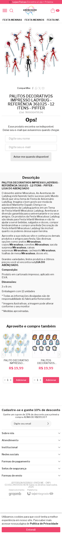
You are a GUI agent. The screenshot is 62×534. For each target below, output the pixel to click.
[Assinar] (48, 423)
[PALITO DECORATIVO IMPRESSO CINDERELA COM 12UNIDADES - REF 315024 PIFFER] (16, 357)
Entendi (31, 529)
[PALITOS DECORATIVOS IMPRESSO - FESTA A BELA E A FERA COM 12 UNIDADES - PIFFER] (46, 357)
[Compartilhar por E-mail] (43, 88)
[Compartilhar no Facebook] (33, 88)
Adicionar (21, 380)
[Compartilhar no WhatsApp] (36, 88)
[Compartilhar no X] (39, 88)
